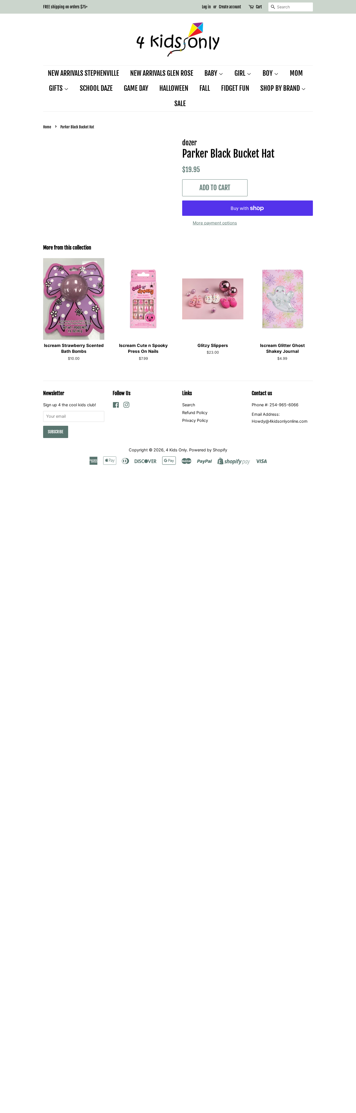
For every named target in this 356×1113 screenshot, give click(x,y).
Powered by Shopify (208, 449)
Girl (240, 73)
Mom (296, 73)
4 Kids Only (176, 449)
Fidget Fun (235, 88)
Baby (211, 73)
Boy (268, 73)
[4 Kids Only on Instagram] (126, 405)
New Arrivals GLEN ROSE (161, 73)
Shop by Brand (280, 88)
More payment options (215, 223)
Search (188, 404)
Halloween (173, 88)
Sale (180, 103)
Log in (206, 6)
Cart (259, 6)
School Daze (96, 88)
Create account (230, 6)
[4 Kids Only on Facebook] (116, 405)
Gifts (56, 88)
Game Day (136, 88)
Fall (204, 88)
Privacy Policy (195, 420)
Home (47, 127)
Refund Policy (194, 412)
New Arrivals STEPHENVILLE (83, 73)
